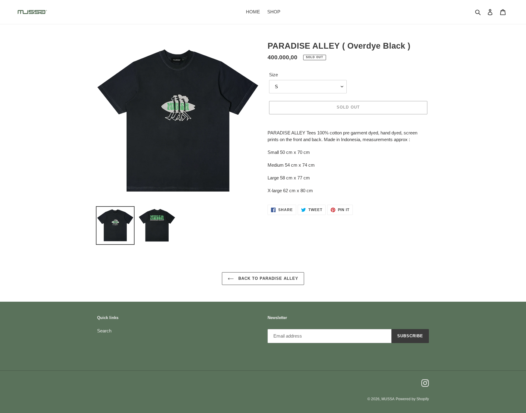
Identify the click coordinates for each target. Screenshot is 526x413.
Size (273, 74)
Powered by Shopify (412, 399)
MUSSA (387, 399)
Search (104, 330)
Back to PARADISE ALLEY (268, 278)
